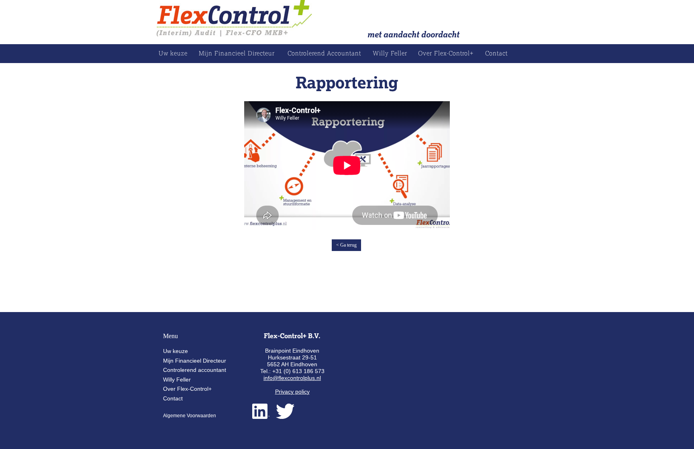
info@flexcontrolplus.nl (292, 378)
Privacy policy (292, 391)
